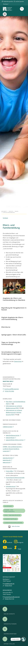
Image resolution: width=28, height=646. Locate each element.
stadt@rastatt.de (9, 583)
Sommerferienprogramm (13, 522)
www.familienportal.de (12, 435)
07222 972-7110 (9, 599)
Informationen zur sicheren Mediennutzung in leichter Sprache (14, 412)
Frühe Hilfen (9, 471)
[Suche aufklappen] (22, 9)
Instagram (20, 542)
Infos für (11, 211)
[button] (5, 14)
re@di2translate (7, 427)
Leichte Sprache (19, 1)
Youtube (9, 548)
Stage (19, 549)
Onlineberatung (10, 486)
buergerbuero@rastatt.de (12, 597)
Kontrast (5, 4)
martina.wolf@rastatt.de (11, 389)
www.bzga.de (6, 460)
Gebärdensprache (8, 1)
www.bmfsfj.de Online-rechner (15, 440)
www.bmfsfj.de (10, 438)
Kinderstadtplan (10, 519)
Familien (16, 211)
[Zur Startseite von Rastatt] (7, 9)
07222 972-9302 (9, 391)
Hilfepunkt (8, 506)
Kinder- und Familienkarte (9, 510)
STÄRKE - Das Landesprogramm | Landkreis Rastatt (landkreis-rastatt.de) (12, 449)
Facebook (9, 542)
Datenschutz (18, 361)
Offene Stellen (9, 643)
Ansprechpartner (10, 633)
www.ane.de (6, 462)
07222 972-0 (8, 585)
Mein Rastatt (4, 211)
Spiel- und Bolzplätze (12, 515)
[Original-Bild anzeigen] (14, 286)
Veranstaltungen (10, 623)
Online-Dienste (9, 613)
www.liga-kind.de (8, 458)
